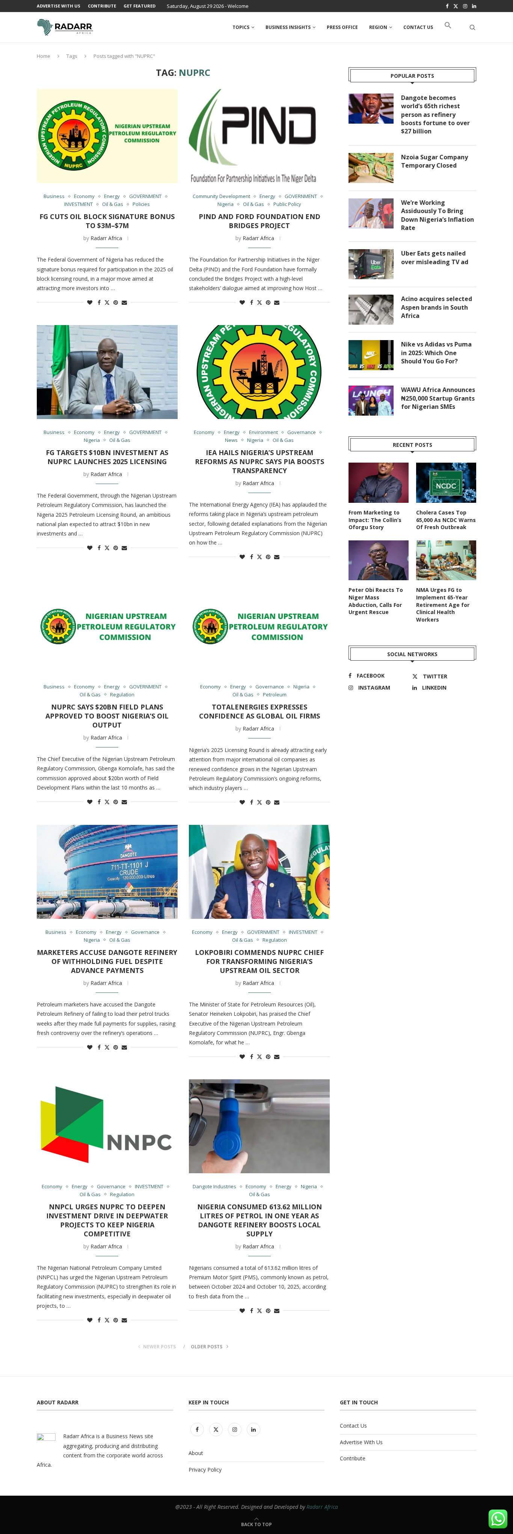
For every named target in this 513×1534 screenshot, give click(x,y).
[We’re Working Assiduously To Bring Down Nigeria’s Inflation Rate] (371, 213)
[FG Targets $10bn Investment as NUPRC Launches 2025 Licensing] (107, 372)
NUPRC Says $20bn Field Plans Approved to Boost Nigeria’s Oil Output (107, 715)
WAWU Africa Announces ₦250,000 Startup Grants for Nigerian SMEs (438, 398)
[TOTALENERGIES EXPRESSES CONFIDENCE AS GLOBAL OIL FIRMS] (259, 626)
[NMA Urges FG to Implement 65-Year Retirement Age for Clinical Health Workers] (446, 560)
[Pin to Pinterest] (115, 302)
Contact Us (353, 1425)
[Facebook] (447, 6)
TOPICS (240, 27)
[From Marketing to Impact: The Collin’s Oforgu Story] (379, 483)
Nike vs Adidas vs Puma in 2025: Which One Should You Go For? (436, 352)
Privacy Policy (205, 1469)
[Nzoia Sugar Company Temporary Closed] (371, 168)
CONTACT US (418, 27)
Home (43, 56)
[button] (448, 27)
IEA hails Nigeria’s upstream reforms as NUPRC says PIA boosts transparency (259, 461)
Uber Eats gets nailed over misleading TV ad (434, 257)
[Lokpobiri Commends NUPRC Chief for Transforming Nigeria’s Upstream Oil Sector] (259, 872)
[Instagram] (465, 6)
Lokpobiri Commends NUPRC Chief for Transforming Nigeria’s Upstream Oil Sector (259, 961)
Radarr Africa (106, 238)
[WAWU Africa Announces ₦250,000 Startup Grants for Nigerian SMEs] (371, 401)
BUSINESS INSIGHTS (288, 27)
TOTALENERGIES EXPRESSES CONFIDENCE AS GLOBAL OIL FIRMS (259, 711)
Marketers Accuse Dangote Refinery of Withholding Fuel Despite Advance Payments (107, 961)
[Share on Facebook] (99, 302)
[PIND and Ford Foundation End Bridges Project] (259, 136)
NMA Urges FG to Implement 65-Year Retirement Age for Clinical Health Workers (442, 604)
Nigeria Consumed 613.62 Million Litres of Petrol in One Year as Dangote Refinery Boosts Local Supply (259, 1220)
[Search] (472, 27)
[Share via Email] (124, 302)
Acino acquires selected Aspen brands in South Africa (436, 307)
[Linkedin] (474, 6)
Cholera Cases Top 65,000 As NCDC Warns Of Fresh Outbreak (446, 520)
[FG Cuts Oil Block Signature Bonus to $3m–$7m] (107, 136)
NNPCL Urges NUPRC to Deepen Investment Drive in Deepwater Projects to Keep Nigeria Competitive (107, 1220)
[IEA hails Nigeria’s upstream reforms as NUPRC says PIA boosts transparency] (259, 372)
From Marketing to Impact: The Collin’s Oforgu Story (375, 520)
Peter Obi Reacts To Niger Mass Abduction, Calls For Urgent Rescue (376, 601)
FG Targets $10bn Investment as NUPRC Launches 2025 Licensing (107, 457)
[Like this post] (89, 302)
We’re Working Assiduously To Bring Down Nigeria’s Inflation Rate (437, 215)
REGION (378, 27)
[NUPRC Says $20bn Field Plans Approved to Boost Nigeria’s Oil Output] (107, 626)
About (196, 1453)
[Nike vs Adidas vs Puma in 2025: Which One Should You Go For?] (371, 355)
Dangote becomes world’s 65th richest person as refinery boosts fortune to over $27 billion (435, 115)
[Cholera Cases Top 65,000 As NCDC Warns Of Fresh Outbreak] (446, 483)
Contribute (102, 6)
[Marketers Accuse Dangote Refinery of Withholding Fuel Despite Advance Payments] (107, 872)
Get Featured (139, 6)
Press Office (342, 27)
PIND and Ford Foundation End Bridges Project (259, 221)
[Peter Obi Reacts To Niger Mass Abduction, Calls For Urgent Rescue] (379, 560)
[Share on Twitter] (107, 302)
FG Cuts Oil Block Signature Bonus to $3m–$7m (107, 221)
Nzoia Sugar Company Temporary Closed (434, 161)
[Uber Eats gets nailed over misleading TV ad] (371, 264)
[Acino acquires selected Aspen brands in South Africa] (371, 310)
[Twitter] (455, 6)
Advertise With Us (58, 6)
